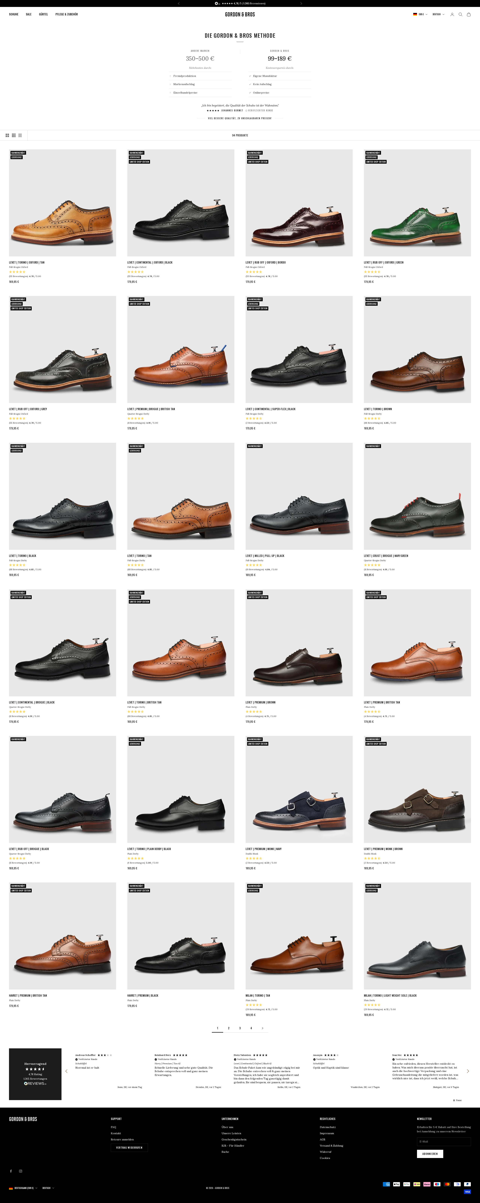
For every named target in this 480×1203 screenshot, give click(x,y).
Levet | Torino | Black (22, 556)
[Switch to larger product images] (7, 135)
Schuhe (13, 14)
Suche (225, 1152)
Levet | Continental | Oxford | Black (149, 262)
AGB (322, 1139)
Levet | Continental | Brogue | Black (32, 702)
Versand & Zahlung (331, 1145)
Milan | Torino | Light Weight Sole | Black (390, 995)
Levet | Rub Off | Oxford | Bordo (266, 262)
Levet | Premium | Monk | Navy (263, 849)
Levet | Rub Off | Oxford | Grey (28, 409)
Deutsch (437, 14)
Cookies (325, 1158)
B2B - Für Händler (233, 1145)
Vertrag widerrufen (129, 1147)
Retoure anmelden (122, 1139)
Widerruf (325, 1152)
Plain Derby (251, 707)
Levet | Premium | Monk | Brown (383, 849)
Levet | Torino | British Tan (144, 702)
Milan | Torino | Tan (258, 995)
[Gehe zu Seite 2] (262, 1028)
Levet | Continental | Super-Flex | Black (271, 409)
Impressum (327, 1133)
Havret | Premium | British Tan (28, 995)
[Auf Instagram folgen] (20, 1171)
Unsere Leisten (231, 1133)
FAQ (113, 1127)
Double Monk (252, 853)
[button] (66, 1071)
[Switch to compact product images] (20, 135)
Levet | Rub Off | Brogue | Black (29, 849)
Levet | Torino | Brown (378, 409)
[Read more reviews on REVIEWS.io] (35, 1084)
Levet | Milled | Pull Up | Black (265, 556)
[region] (267, 1071)
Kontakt (116, 1133)
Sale (29, 14)
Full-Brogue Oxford (18, 267)
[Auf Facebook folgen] (11, 1171)
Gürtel (43, 14)
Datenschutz (328, 1127)
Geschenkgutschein (234, 1139)
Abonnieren (430, 1154)
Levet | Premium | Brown (260, 702)
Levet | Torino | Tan (139, 556)
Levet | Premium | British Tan (382, 702)
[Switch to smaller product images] (13, 135)
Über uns (227, 1127)
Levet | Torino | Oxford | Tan (26, 262)
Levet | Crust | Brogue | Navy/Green (386, 556)
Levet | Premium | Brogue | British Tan (151, 409)
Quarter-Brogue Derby (138, 414)
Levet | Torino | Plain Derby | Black (149, 849)
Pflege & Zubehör (67, 14)
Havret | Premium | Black (142, 995)
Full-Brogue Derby (254, 414)
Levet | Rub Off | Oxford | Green (384, 262)
